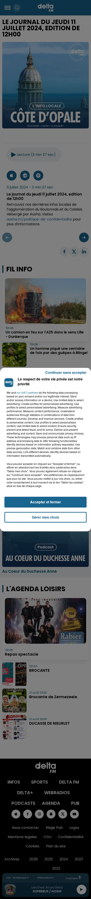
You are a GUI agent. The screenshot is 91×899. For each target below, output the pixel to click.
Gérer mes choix (45, 517)
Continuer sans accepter (66, 372)
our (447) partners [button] (27, 392)
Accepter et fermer (45, 501)
